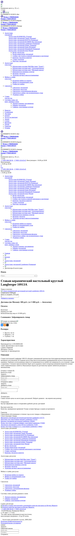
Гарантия (8, 126)
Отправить (4, 534)
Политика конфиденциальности (11, 521)
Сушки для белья (18, 59)
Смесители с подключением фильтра (24, 91)
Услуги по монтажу (11, 117)
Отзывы (7, 128)
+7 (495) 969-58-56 (7, 160)
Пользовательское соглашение (11, 523)
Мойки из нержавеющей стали (22, 82)
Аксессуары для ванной (13, 261)
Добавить (4, 393)
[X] (7, 325)
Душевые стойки (18, 94)
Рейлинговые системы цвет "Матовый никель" (28, 70)
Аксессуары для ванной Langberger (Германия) (20, 264)
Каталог (7, 257)
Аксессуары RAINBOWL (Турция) (16, 431)
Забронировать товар (21, 317)
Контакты (8, 122)
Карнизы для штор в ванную (22, 57)
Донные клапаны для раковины (23, 103)
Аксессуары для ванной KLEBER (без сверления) (21, 437)
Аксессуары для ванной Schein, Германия (18, 442)
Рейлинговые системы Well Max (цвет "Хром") (28, 66)
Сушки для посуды (7, 504)
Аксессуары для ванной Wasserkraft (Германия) (20, 440)
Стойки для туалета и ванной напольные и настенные (30, 56)
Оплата (7, 115)
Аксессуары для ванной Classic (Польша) (18, 433)
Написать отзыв (6, 372)
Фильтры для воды (18, 73)
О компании (9, 112)
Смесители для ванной (20, 87)
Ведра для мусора (18, 52)
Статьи (7, 121)
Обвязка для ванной (19, 105)
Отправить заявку (7, 382)
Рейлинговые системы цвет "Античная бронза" (28, 68)
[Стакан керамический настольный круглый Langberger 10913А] (37, 291)
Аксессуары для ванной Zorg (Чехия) (17, 444)
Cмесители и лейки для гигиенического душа (27, 93)
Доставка (8, 114)
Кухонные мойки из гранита (21, 80)
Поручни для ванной (19, 61)
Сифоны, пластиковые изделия (22, 107)
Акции (7, 119)
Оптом (7, 124)
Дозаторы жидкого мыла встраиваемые (25, 75)
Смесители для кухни (19, 89)
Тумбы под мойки (18, 84)
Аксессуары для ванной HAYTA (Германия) (19, 435)
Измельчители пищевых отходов (23, 72)
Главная (7, 253)
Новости (7, 110)
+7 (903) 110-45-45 (20, 160)
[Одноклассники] (5, 325)
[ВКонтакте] (2, 325)
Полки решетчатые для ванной (22, 54)
